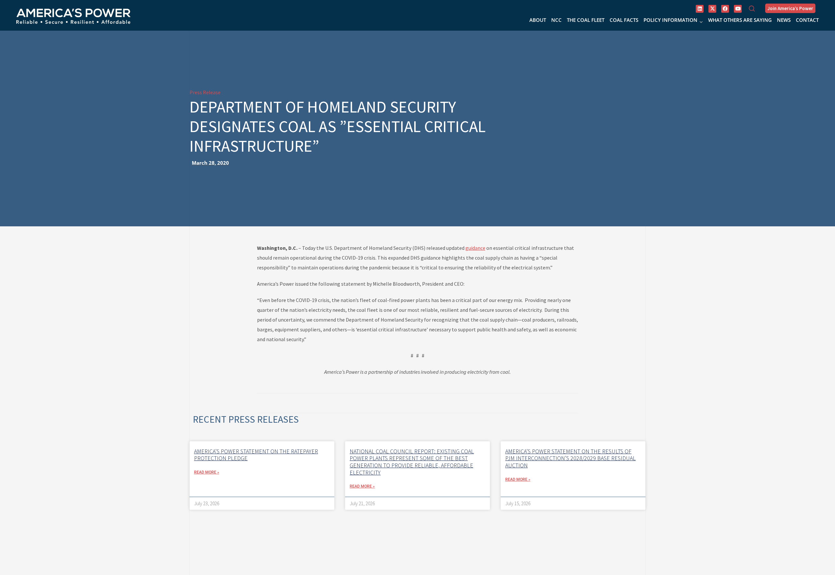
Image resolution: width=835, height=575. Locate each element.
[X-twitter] (712, 9)
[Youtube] (738, 9)
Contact (807, 20)
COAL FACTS (624, 20)
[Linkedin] (700, 9)
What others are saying (740, 20)
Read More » (206, 472)
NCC (556, 20)
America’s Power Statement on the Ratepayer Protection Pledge (256, 454)
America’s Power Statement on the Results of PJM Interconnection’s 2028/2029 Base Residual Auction (570, 458)
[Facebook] (725, 9)
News (784, 20)
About (537, 20)
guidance (475, 248)
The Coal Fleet (585, 20)
